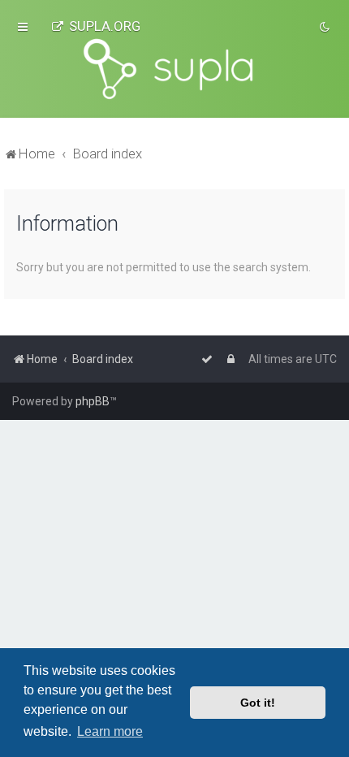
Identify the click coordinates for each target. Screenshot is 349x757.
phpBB (92, 401)
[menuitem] (95, 26)
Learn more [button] (110, 731)
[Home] (174, 69)
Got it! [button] (257, 702)
